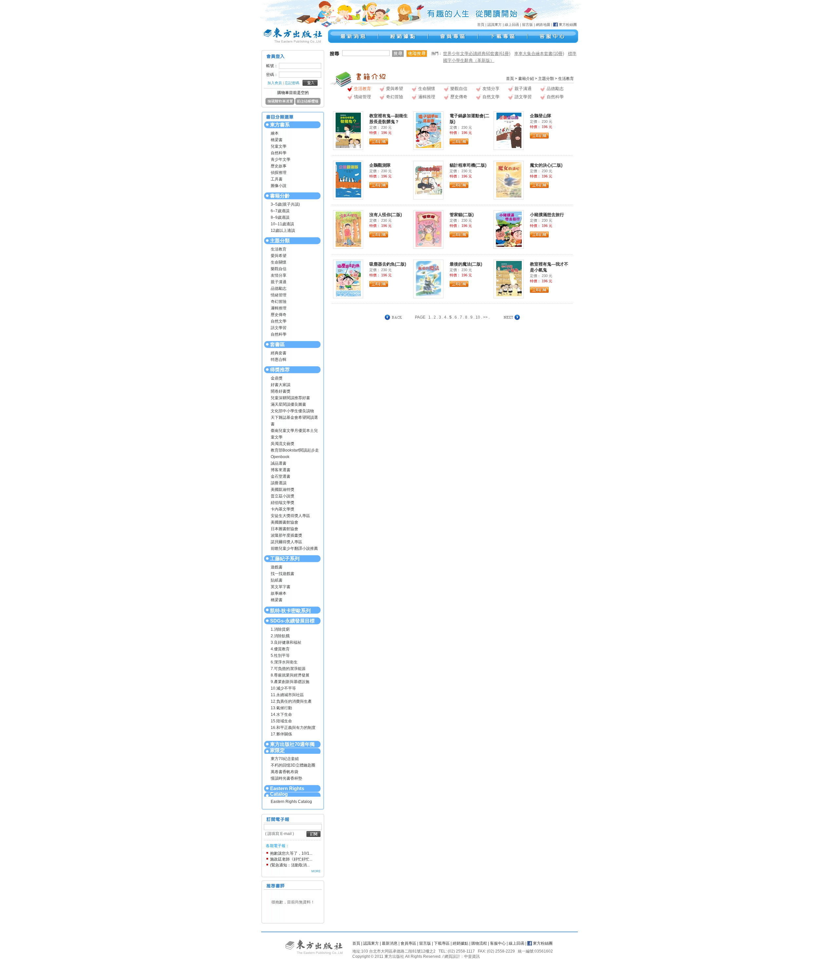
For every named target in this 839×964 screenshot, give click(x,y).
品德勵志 (278, 288)
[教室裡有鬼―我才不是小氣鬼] (509, 278)
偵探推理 (278, 172)
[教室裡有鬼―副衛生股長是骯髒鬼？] (348, 130)
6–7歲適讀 (280, 211)
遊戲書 (277, 567)
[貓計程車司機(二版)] (428, 179)
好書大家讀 (280, 384)
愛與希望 (278, 255)
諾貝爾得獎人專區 (286, 542)
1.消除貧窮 (280, 629)
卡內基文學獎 (282, 509)
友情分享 (278, 275)
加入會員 (274, 83)
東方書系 (280, 124)
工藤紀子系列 (285, 558)
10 (478, 317)
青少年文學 (280, 159)
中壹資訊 (472, 956)
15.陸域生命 (281, 721)
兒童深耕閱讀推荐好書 (290, 398)
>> (485, 317)
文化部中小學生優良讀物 (292, 411)
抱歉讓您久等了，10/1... (291, 853)
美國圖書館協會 (284, 522)
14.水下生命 (281, 714)
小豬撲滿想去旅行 (547, 214)
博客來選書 (280, 470)
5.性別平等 (280, 655)
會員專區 (408, 943)
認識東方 (494, 25)
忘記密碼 (292, 83)
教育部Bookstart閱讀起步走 (295, 450)
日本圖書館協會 (284, 529)
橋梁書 (277, 140)
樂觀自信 (278, 269)
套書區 (277, 344)
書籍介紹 (526, 78)
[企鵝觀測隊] (348, 179)
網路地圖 (543, 25)
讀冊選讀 (278, 483)
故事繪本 (278, 593)
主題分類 (280, 240)
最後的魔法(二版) (466, 264)
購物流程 (479, 943)
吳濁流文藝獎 (282, 443)
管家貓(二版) (462, 214)
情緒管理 (278, 295)
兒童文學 (278, 146)
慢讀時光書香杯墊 (286, 778)
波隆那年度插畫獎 (286, 535)
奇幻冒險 (278, 301)
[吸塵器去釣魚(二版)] (348, 278)
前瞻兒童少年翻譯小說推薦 (294, 548)
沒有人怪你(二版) (385, 214)
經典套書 (278, 353)
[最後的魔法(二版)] (428, 278)
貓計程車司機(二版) (468, 165)
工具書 (277, 179)
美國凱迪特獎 (282, 489)
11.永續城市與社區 (287, 695)
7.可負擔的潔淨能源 (288, 668)
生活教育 (278, 249)
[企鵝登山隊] (509, 130)
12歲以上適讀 (283, 230)
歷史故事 (278, 166)
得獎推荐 (280, 369)
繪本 (275, 133)
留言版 (527, 25)
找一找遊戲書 (282, 573)
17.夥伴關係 (281, 734)
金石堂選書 (280, 476)
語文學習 (278, 327)
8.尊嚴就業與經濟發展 (290, 675)
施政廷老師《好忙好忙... (291, 859)
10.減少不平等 (283, 688)
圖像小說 (278, 185)
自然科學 (278, 153)
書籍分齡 (280, 195)
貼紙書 (277, 580)
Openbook (280, 456)
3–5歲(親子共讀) (285, 204)
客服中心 (498, 943)
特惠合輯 (278, 359)
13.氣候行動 (281, 708)
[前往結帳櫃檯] (308, 103)
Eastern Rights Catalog (287, 791)
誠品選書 (278, 463)
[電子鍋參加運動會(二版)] (428, 130)
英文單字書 (280, 586)
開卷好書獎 (280, 391)
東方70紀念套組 (285, 758)
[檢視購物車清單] (279, 103)
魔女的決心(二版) (546, 165)
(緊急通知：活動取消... (290, 865)
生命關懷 (278, 262)
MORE (316, 871)
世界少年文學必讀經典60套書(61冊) (476, 53)
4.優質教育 (280, 649)
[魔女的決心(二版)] (508, 179)
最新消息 (390, 943)
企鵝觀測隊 (380, 165)
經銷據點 (460, 943)
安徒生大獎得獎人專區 (290, 515)
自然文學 (278, 321)
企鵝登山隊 (540, 115)
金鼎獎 (277, 378)
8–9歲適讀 (280, 217)
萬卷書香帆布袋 (284, 771)
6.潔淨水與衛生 (284, 662)
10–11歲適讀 (282, 224)
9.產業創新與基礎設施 (290, 681)
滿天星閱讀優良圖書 (288, 404)
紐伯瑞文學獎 (282, 502)
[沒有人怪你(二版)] (348, 229)
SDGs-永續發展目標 (292, 620)
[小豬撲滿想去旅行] (509, 229)
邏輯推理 (278, 308)
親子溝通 (278, 282)
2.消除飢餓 (280, 636)
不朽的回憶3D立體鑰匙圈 (293, 765)
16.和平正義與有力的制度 (293, 727)
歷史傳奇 (278, 314)
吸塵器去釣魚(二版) (387, 264)
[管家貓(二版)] (428, 229)
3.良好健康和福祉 (286, 642)
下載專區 (442, 943)
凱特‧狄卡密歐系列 (290, 610)
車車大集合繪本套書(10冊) (539, 53)
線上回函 (512, 25)
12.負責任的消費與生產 (291, 701)
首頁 (480, 25)
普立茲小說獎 (282, 496)
